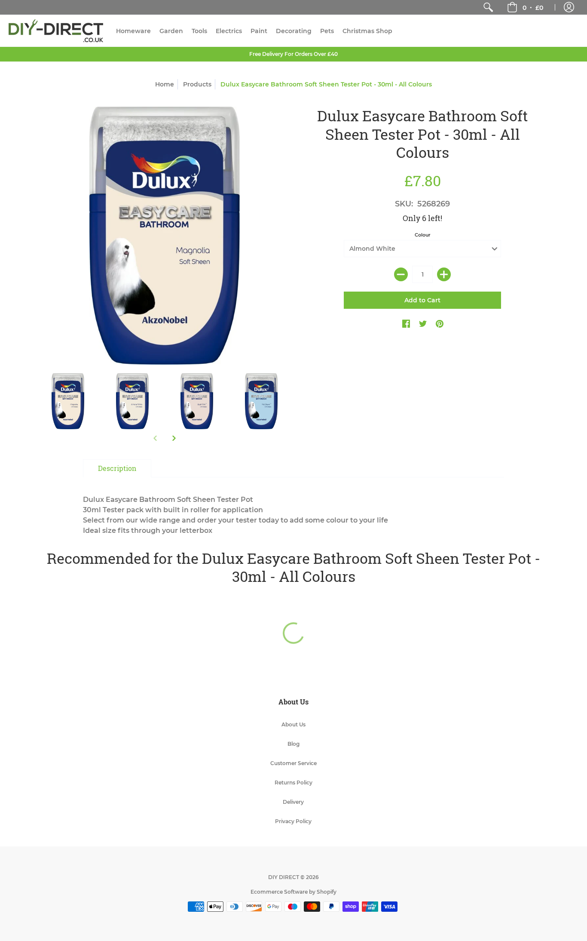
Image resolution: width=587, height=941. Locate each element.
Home (164, 84)
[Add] (444, 274)
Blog (293, 744)
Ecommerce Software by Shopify (293, 892)
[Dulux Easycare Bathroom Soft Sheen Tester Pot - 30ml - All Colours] (68, 401)
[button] (525, 7)
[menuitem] (488, 7)
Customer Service (293, 763)
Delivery (293, 802)
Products (197, 84)
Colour (423, 235)
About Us (293, 724)
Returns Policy (293, 782)
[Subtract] (401, 274)
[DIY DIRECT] (56, 30)
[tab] (117, 468)
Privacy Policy (293, 821)
